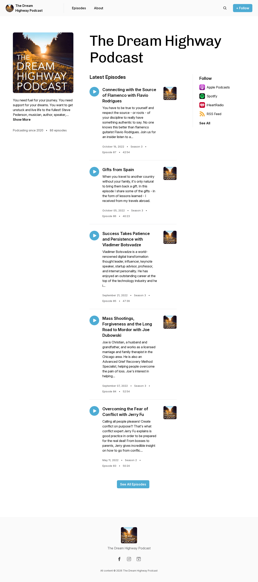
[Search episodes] (225, 8)
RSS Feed (214, 114)
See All (204, 123)
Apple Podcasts (218, 87)
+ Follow (242, 8)
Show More (22, 119)
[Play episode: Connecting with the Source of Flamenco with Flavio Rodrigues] (94, 92)
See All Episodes (133, 484)
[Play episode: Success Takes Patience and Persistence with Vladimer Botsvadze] (94, 235)
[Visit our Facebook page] (119, 559)
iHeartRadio (215, 105)
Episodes (79, 8)
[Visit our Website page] (139, 559)
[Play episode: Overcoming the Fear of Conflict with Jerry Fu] (94, 411)
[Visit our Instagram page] (129, 559)
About (98, 8)
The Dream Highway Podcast (29, 8)
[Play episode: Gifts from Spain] (94, 172)
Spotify (212, 96)
